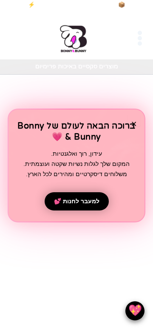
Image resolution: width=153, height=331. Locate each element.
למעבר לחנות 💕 (76, 201)
